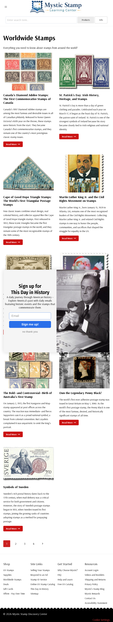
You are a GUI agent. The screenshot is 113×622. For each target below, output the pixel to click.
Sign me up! (30, 324)
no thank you (30, 331)
